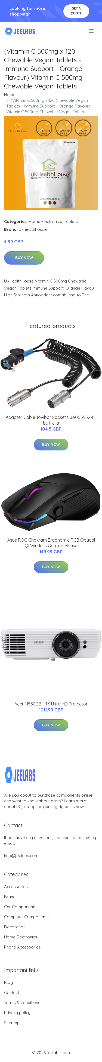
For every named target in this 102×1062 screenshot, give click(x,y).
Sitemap (12, 1022)
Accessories (16, 886)
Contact (11, 992)
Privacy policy (17, 1012)
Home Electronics (45, 221)
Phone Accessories (22, 947)
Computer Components (26, 916)
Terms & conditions (22, 1002)
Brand (10, 896)
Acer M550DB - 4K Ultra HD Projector (51, 704)
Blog (8, 982)
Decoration (15, 926)
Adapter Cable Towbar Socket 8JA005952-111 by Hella (51, 420)
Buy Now (24, 257)
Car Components (20, 906)
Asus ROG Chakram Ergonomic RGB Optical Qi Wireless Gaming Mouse (51, 542)
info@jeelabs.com (21, 855)
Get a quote (76, 10)
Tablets (71, 221)
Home (10, 94)
